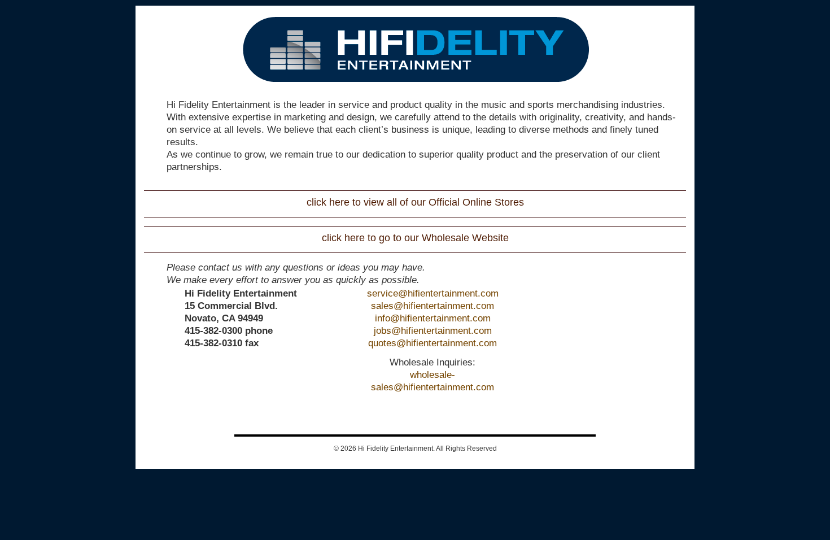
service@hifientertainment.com (433, 293)
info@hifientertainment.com (433, 318)
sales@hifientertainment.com (432, 306)
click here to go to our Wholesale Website (415, 237)
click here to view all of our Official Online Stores (415, 202)
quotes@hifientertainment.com (432, 343)
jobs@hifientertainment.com (433, 330)
